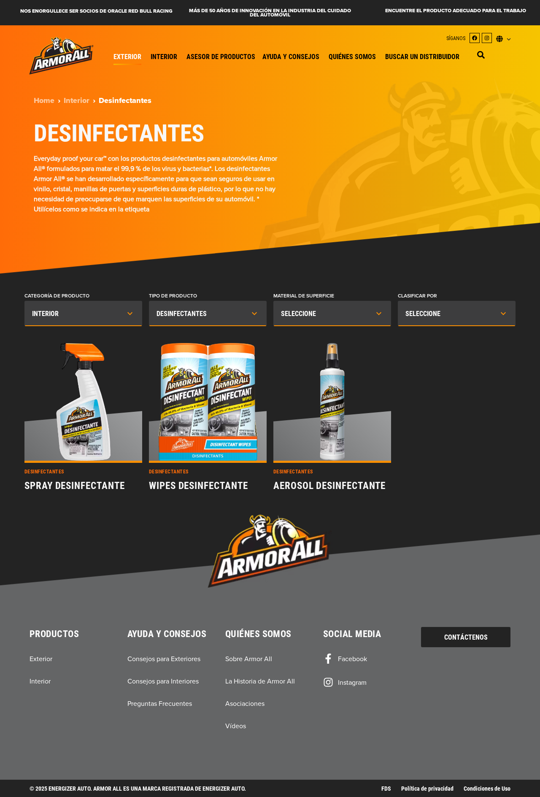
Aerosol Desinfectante (329, 486)
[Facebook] (475, 38)
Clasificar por (417, 295)
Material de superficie (303, 295)
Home (44, 100)
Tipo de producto (173, 295)
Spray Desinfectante (74, 486)
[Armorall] (61, 56)
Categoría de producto (56, 295)
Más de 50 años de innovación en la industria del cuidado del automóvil (270, 13)
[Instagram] (487, 38)
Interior (76, 100)
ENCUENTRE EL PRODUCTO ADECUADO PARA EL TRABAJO (455, 10)
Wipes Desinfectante (198, 486)
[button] (481, 55)
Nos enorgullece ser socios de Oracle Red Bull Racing (96, 11)
